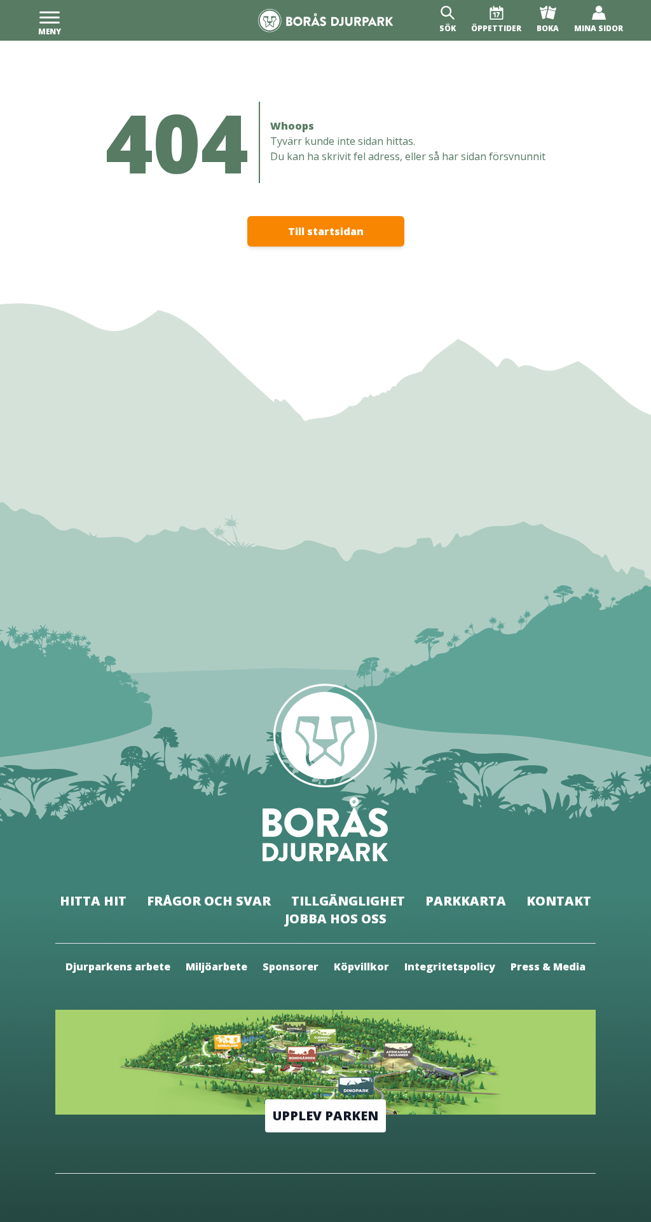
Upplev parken (325, 1115)
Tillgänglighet (348, 900)
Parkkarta (465, 900)
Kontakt (558, 900)
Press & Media (548, 967)
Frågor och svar (209, 900)
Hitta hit (93, 900)
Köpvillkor (361, 967)
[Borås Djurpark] (326, 20)
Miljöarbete (216, 967)
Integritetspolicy (449, 967)
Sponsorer (291, 967)
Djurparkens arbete (117, 967)
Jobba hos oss (336, 918)
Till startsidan (326, 231)
